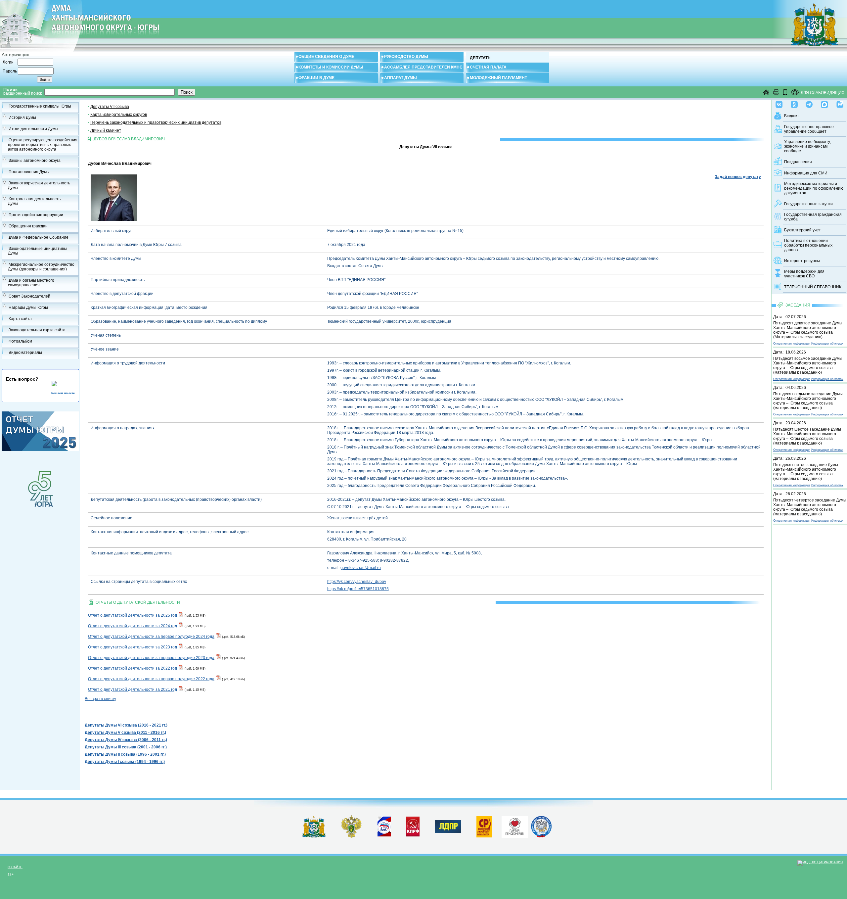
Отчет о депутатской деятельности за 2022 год (132, 668)
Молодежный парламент (498, 77)
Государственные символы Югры (40, 106)
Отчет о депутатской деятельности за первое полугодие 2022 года (151, 679)
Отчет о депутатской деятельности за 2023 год (132, 647)
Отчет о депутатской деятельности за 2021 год (132, 689)
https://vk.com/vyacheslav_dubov (356, 581)
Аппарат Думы (400, 77)
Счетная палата (488, 67)
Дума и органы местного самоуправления (31, 282)
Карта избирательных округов (118, 114)
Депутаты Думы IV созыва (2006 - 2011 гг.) (126, 739)
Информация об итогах (827, 343)
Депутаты (481, 58)
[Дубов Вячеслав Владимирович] (114, 219)
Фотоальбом (20, 341)
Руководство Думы (406, 56)
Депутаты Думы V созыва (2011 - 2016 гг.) (125, 732)
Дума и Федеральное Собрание (38, 237)
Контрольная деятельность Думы (34, 201)
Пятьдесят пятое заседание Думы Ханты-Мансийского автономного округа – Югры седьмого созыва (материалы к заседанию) (805, 471)
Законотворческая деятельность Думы (39, 185)
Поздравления (798, 162)
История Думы (22, 117)
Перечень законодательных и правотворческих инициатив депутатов (155, 122)
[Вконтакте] (779, 103)
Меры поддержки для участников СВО (804, 273)
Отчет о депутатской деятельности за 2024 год (132, 626)
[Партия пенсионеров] (515, 826)
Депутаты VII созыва (109, 106)
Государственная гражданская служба (813, 216)
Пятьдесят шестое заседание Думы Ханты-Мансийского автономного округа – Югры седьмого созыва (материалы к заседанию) (807, 436)
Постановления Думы (29, 171)
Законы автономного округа (35, 160)
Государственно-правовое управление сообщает (809, 129)
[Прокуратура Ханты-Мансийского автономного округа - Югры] (351, 836)
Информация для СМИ (805, 173)
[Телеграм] (809, 103)
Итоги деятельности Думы (33, 128)
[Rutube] (839, 103)
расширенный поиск (22, 93)
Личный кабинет (105, 130)
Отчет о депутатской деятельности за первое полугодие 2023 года (151, 657)
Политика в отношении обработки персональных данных (808, 245)
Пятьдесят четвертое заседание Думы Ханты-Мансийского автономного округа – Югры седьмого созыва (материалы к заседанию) (809, 507)
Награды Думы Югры (28, 307)
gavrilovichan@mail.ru (360, 567)
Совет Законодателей (29, 296)
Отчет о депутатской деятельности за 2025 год (132, 615)
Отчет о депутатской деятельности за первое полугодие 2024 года (151, 636)
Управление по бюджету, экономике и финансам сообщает (807, 146)
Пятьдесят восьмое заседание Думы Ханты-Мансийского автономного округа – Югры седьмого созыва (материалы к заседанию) (807, 365)
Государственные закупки (808, 204)
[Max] (824, 103)
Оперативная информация (791, 343)
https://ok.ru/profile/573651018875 (358, 589)
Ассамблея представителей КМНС (423, 67)
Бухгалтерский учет (802, 230)
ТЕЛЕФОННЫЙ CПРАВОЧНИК (812, 287)
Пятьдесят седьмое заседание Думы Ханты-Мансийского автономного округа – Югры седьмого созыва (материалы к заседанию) (808, 401)
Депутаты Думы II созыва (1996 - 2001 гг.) (125, 754)
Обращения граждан (28, 226)
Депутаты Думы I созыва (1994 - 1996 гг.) (125, 761)
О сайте (15, 867)
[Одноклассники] (794, 103)
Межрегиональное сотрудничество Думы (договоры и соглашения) (41, 266)
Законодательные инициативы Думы (37, 251)
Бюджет (791, 116)
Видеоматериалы (25, 352)
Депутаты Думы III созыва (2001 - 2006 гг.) (126, 747)
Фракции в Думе (316, 77)
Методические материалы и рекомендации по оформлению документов (813, 188)
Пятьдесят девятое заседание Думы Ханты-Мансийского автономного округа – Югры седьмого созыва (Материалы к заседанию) (807, 330)
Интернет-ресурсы (802, 261)
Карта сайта (20, 318)
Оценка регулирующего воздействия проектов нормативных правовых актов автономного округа (42, 145)
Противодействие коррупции (36, 215)
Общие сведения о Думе (326, 56)
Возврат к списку (100, 698)
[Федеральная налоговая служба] (541, 836)
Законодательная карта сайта (37, 330)
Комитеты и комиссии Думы (330, 67)
